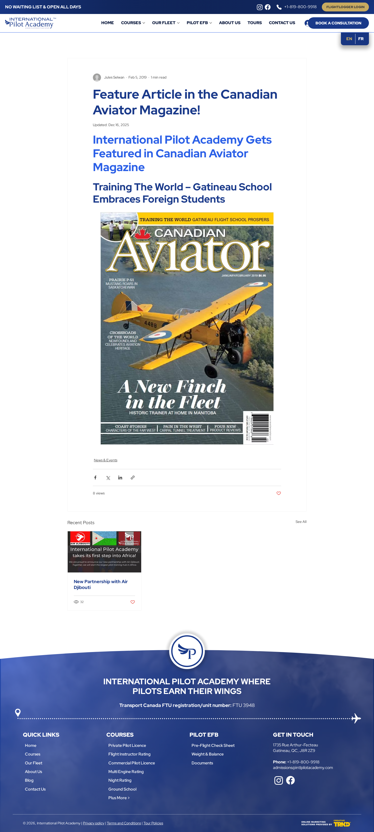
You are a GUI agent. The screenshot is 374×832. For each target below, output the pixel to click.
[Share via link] (132, 477)
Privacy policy (93, 823)
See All (301, 521)
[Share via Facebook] (95, 477)
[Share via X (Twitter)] (107, 477)
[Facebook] (267, 7)
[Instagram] (260, 7)
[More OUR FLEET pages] (178, 23)
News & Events (105, 460)
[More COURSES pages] (143, 23)
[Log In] (303, 23)
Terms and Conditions (124, 823)
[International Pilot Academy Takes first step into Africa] (104, 551)
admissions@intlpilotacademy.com (303, 767)
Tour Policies (153, 823)
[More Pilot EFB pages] (210, 23)
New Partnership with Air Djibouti (101, 584)
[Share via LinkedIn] (120, 477)
